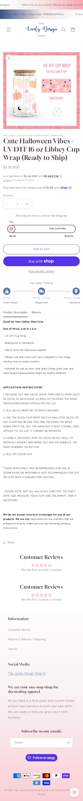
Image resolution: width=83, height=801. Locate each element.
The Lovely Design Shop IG (27, 673)
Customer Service (19, 629)
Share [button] (11, 542)
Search (12, 649)
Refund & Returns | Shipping (27, 639)
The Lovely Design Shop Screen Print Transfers (39, 790)
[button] (8, 29)
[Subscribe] (68, 743)
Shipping (7, 180)
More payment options (42, 271)
